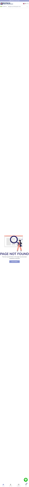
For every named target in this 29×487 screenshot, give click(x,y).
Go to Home (14, 261)
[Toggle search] (28, 3)
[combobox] (25, 3)
